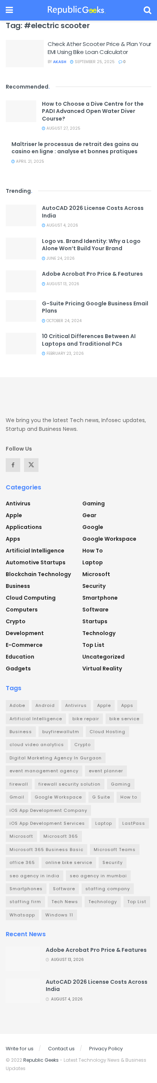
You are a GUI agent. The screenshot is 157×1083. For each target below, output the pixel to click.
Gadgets (18, 668)
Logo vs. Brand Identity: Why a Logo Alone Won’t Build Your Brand (91, 244)
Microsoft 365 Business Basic (46, 849)
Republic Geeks (41, 1060)
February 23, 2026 (64, 353)
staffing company (107, 889)
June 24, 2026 (60, 258)
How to (92, 550)
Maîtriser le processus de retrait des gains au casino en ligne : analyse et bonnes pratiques (74, 148)
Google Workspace (109, 539)
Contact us (61, 1048)
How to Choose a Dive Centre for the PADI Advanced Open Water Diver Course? (93, 111)
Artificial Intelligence (35, 550)
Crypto (16, 621)
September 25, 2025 (94, 62)
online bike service (68, 862)
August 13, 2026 (62, 284)
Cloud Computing (31, 598)
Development (25, 633)
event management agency (44, 771)
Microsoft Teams (115, 849)
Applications (24, 527)
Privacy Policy (106, 1048)
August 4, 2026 (61, 225)
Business (18, 586)
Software (95, 609)
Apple (14, 515)
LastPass (133, 823)
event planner (106, 771)
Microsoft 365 (60, 836)
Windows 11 (59, 915)
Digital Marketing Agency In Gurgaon (56, 758)
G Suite (101, 797)
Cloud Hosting (107, 732)
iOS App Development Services (47, 823)
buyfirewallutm (60, 732)
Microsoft (96, 574)
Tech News (64, 902)
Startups (94, 621)
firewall (19, 784)
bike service (124, 719)
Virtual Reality (102, 668)
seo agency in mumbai (98, 876)
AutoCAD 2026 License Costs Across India (93, 211)
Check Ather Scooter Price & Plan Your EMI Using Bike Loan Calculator (99, 48)
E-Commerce (24, 645)
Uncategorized (103, 657)
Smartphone (100, 598)
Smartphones (26, 889)
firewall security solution (69, 784)
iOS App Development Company (48, 810)
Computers (22, 609)
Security (94, 586)
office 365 (22, 862)
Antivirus (18, 503)
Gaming (93, 503)
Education (20, 657)
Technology (98, 633)
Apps (13, 539)
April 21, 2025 (29, 161)
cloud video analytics (37, 745)
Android (45, 705)
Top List (93, 645)
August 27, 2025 (62, 128)
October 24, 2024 (63, 321)
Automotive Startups (36, 562)
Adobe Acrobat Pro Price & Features (92, 274)
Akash (59, 62)
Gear (89, 515)
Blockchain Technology (38, 574)
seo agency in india (34, 876)
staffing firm (25, 902)
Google (92, 527)
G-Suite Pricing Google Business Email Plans (95, 307)
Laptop (92, 562)
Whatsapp (22, 915)
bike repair (85, 719)
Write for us (20, 1048)
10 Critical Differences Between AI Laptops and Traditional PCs (89, 340)
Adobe (17, 705)
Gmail (17, 797)
